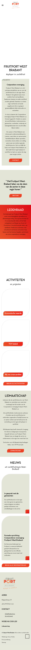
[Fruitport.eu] (15, 5)
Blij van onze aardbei (13, 374)
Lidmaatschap (6, 626)
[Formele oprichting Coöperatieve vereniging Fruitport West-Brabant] (15, 524)
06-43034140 (9, 616)
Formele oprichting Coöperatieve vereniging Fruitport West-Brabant (14, 538)
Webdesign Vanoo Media (8, 636)
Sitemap (4, 642)
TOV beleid (13, 344)
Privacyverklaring (6, 639)
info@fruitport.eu (10, 614)
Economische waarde (13, 313)
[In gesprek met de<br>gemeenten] (15, 482)
